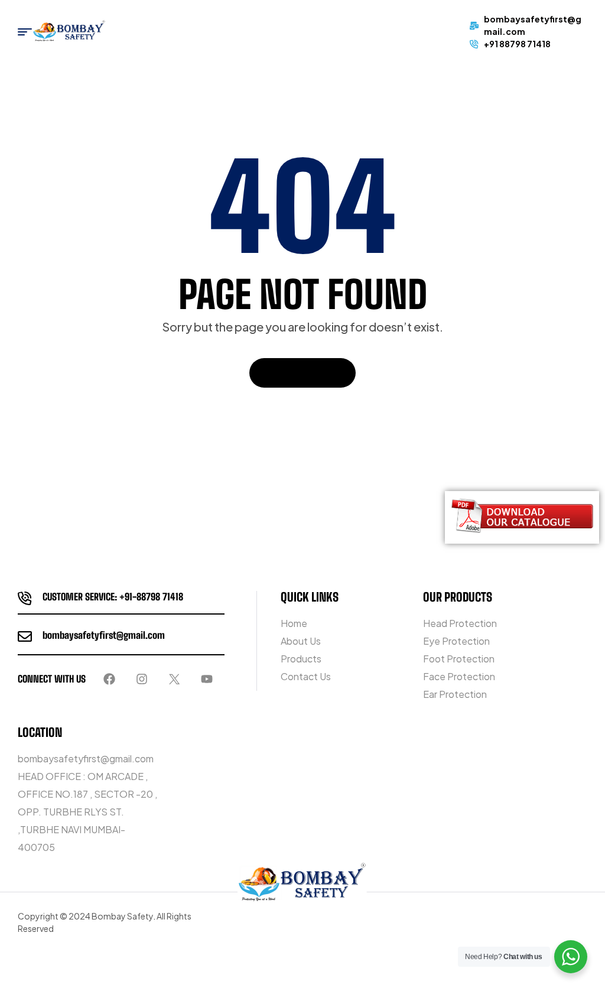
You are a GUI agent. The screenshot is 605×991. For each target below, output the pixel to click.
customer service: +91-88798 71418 (113, 596)
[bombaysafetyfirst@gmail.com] (25, 636)
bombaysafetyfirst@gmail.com (104, 635)
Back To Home (296, 372)
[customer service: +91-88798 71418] (25, 598)
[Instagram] (142, 679)
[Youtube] (207, 679)
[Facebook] (109, 679)
